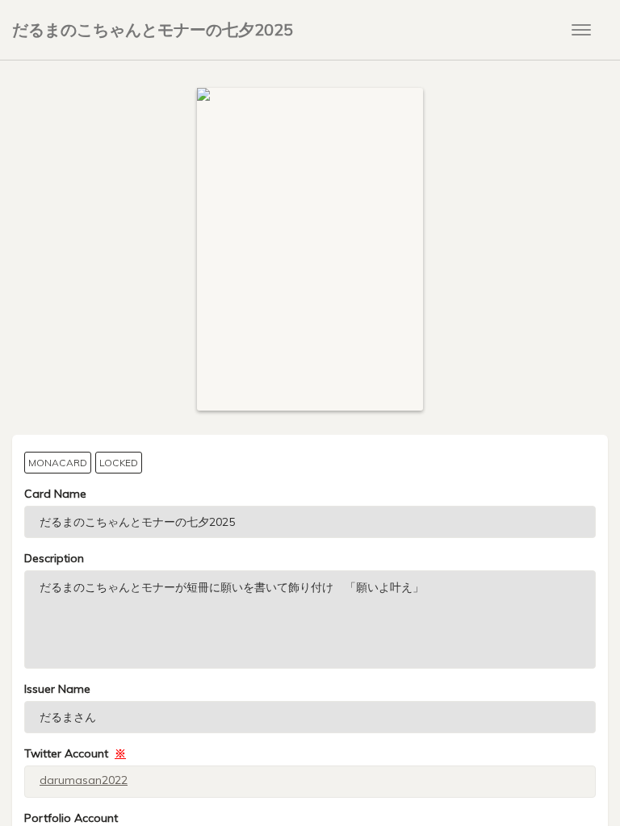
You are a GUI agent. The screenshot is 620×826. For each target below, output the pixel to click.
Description (54, 558)
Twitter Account (75, 753)
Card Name (55, 493)
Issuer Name (57, 689)
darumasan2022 (84, 780)
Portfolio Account (71, 818)
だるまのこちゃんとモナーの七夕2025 (152, 29)
